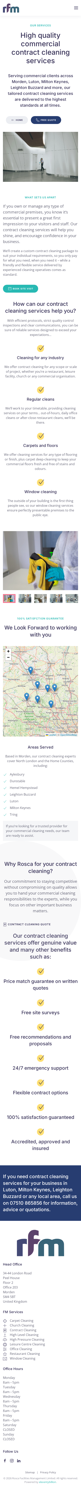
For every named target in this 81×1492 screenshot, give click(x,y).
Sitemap (30, 1472)
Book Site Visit (23, 288)
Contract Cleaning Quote (29, 924)
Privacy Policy (48, 1472)
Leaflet (52, 734)
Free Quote (48, 120)
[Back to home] (11, 8)
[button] (76, 8)
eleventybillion (47, 1482)
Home (19, 120)
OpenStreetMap (68, 734)
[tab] (9, 598)
